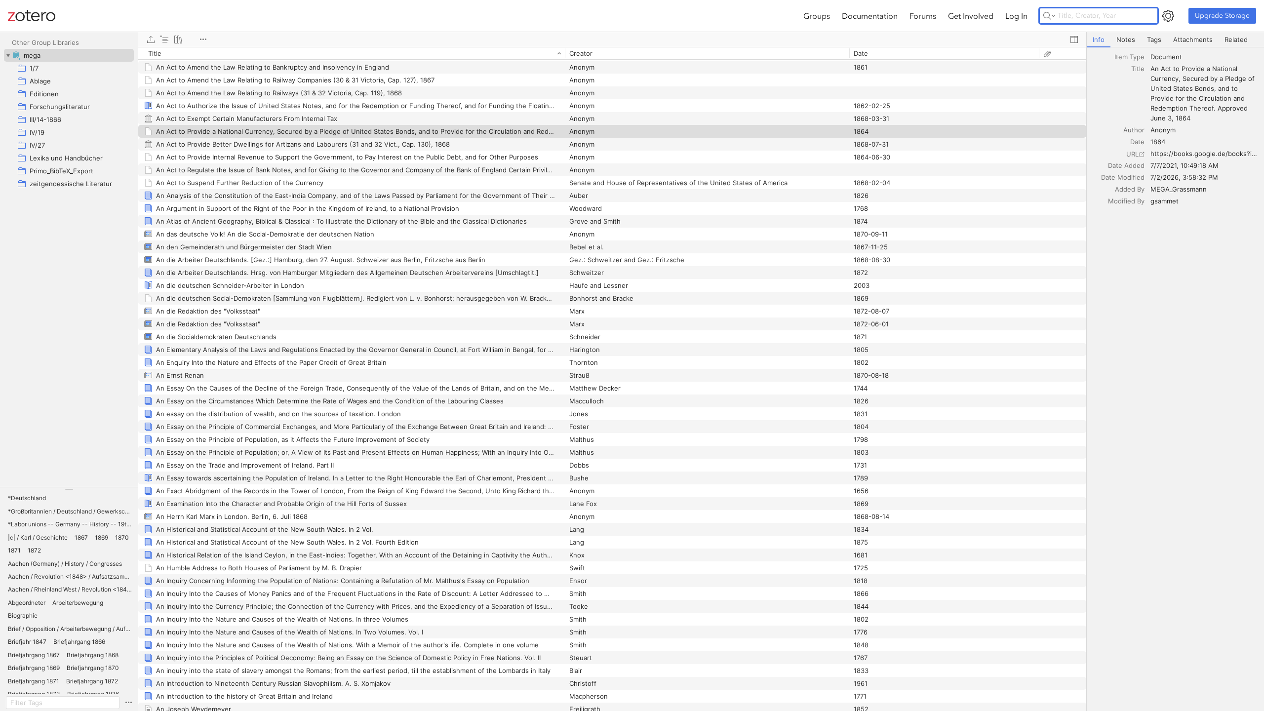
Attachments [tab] (1193, 39)
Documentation (870, 16)
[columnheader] (351, 53)
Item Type (1129, 57)
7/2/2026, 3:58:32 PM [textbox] (1184, 177)
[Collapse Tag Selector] (69, 489)
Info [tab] (1099, 39)
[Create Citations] (164, 39)
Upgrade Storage (1222, 15)
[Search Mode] (1049, 15)
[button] (27, 498)
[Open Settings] (1168, 15)
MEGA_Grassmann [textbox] (1178, 189)
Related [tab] (1236, 39)
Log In (1016, 16)
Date (1137, 142)
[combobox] (1204, 57)
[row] (612, 53)
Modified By (1126, 201)
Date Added (1126, 165)
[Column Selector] (1073, 39)
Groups (816, 16)
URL (1132, 154)
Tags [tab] (1154, 39)
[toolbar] (612, 39)
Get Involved (970, 16)
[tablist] (1175, 39)
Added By (1130, 189)
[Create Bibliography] (178, 39)
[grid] (612, 379)
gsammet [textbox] (1164, 201)
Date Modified (1123, 177)
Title (1138, 69)
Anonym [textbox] (1163, 130)
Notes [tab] (1125, 39)
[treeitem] (69, 55)
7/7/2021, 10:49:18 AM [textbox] (1184, 165)
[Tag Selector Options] (128, 702)
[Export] (150, 39)
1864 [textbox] (1157, 142)
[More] (203, 39)
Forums (922, 16)
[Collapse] (8, 55)
